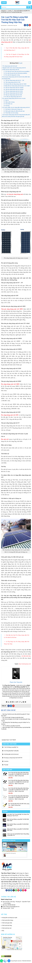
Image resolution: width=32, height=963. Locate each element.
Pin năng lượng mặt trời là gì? (9, 66)
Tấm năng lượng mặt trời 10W (12, 82)
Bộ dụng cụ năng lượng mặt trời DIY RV (13, 757)
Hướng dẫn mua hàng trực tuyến (9, 917)
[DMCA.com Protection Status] (6, 956)
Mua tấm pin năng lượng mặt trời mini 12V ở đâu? (17, 85)
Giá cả (6, 100)
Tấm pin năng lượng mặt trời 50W (13, 95)
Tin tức (10, 10)
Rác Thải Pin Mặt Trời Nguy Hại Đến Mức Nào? (13, 717)
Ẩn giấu (20, 63)
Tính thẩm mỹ (8, 103)
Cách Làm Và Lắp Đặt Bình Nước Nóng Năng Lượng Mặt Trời (18, 834)
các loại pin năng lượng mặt (15, 194)
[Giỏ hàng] (29, 2)
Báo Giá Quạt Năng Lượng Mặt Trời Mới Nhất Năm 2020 (18, 820)
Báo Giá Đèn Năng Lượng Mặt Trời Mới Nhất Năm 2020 (18, 824)
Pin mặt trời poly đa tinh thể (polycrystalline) (15, 73)
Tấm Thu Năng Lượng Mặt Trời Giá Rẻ (11, 725)
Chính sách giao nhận (7, 922)
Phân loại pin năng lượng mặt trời (10, 69)
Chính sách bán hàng (7, 925)
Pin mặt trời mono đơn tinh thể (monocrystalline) (16, 71)
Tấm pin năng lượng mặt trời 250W (13, 91)
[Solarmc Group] (17, 2)
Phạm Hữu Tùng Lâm (13, 25)
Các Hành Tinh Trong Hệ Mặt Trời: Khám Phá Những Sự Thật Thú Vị (18, 815)
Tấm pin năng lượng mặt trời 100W (12, 309)
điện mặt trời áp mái (16, 879)
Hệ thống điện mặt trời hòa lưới (11, 754)
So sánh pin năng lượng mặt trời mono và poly (13, 98)
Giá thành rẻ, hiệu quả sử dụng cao (13, 109)
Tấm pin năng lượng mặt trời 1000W (13, 87)
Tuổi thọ (7, 105)
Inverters (6, 761)
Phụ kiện (6, 764)
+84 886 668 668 (26, 656)
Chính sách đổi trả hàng (7, 920)
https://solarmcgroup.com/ (25, 664)
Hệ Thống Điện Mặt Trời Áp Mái (11, 750)
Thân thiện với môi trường (11, 113)
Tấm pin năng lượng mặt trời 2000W (13, 89)
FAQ (3, 930)
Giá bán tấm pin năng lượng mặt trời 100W (15, 84)
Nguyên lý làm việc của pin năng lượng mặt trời (14, 67)
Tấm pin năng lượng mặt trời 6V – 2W (14, 80)
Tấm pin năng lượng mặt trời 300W (13, 93)
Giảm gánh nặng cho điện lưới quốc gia (14, 111)
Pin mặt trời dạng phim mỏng (12, 75)
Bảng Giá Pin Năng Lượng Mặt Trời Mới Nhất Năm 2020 (18, 829)
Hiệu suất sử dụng (9, 102)
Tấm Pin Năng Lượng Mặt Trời (11, 747)
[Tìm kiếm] (28, 7)
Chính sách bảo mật (6, 928)
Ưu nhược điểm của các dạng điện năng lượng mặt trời (16, 107)
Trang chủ (3, 10)
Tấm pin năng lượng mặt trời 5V (13, 96)
